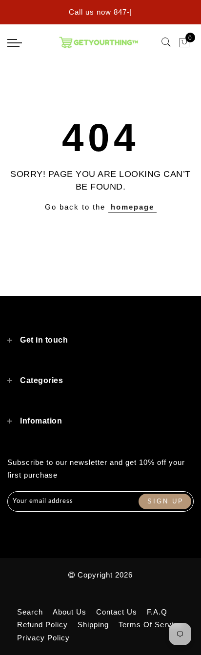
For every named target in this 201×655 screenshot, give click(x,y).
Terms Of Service (150, 624)
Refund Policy (42, 624)
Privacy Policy (43, 638)
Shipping (93, 624)
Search (30, 612)
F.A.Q (157, 612)
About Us (69, 612)
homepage (132, 207)
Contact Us (116, 612)
